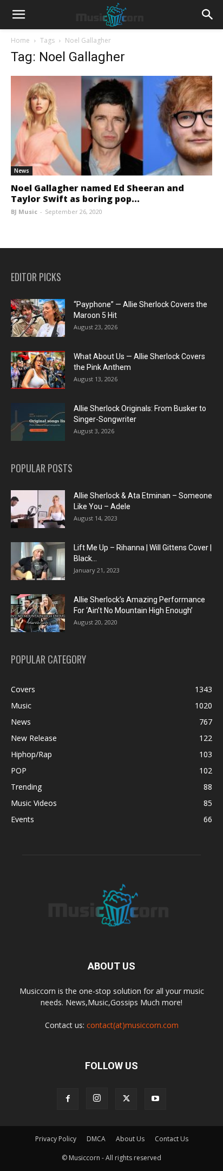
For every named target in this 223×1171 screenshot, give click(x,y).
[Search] (208, 14)
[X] (126, 1099)
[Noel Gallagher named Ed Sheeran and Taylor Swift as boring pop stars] (111, 125)
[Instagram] (97, 1098)
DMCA (96, 1138)
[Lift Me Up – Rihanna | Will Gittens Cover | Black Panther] (38, 561)
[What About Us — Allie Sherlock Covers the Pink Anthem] (38, 370)
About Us (130, 1138)
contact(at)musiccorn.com (133, 1025)
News (21, 170)
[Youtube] (155, 1099)
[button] (18, 14)
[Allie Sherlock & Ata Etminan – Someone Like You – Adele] (38, 509)
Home (20, 40)
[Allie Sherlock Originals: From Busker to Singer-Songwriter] (38, 422)
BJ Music (24, 211)
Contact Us (171, 1138)
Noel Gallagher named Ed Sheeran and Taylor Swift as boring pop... (97, 193)
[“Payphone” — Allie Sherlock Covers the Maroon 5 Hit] (38, 318)
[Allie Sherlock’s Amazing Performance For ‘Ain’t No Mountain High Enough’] (38, 613)
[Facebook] (67, 1099)
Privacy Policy (55, 1138)
